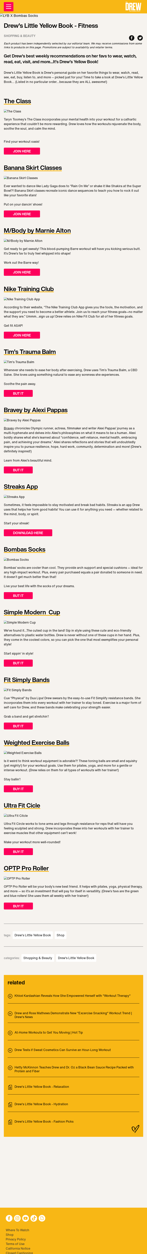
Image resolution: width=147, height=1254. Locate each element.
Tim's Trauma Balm (30, 352)
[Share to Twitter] (140, 38)
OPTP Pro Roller (26, 868)
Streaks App (21, 487)
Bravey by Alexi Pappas (36, 410)
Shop (61, 935)
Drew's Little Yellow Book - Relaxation (42, 1087)
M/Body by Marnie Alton (37, 231)
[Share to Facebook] (132, 38)
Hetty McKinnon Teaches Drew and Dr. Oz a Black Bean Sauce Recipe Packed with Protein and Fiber (74, 1069)
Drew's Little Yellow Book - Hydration (41, 1104)
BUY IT (18, 788)
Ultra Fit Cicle (22, 806)
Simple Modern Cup (32, 612)
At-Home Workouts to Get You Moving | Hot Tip (49, 1033)
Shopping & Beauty (37, 958)
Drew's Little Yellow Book (33, 935)
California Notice (18, 1248)
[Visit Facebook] (9, 1218)
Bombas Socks (24, 550)
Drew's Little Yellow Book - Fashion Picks (44, 1122)
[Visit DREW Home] (133, 7)
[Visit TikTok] (33, 1218)
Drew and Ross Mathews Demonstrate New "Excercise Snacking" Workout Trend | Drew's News (73, 1015)
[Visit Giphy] (42, 1218)
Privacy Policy (16, 1239)
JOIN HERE (22, 151)
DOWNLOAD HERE (28, 532)
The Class (17, 101)
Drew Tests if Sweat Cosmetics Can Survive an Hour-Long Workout (63, 1050)
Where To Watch (17, 1230)
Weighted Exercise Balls (36, 743)
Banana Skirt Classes (33, 168)
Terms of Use (15, 1244)
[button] (133, 7)
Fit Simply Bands (27, 680)
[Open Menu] (8, 6)
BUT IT (18, 393)
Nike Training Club (29, 289)
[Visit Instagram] (17, 1218)
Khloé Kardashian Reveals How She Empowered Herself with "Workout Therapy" (73, 996)
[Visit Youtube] (25, 1218)
